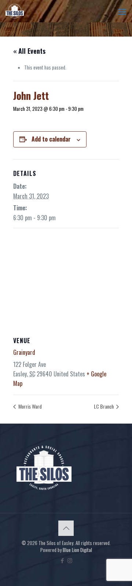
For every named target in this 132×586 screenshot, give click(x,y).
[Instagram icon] (70, 560)
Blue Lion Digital (77, 549)
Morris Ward (29, 406)
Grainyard (24, 352)
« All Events (29, 51)
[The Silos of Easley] (15, 11)
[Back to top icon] (66, 528)
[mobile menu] (122, 11)
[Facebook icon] (62, 560)
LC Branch (104, 406)
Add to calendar (51, 139)
